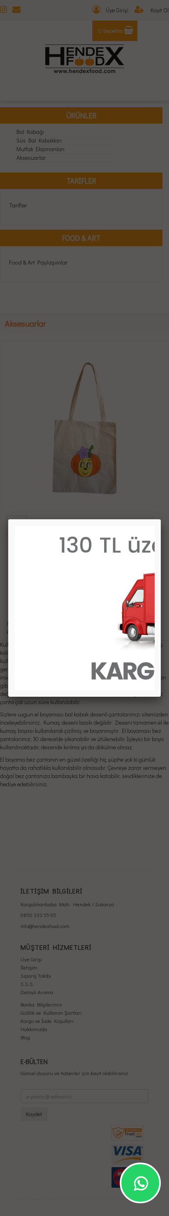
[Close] (160, 519)
